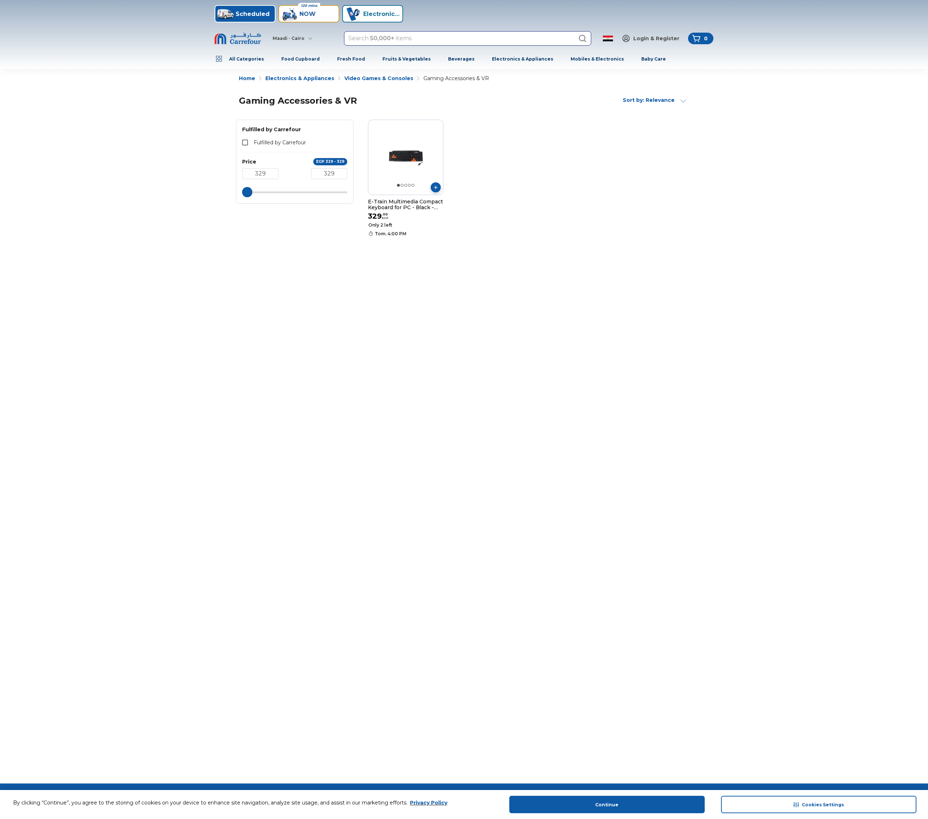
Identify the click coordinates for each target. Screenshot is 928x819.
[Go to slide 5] (412, 185)
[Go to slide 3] (405, 185)
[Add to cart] (436, 187)
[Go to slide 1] (398, 185)
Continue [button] (606, 804)
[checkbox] (245, 142)
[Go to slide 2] (402, 185)
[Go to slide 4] (409, 185)
